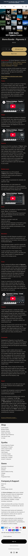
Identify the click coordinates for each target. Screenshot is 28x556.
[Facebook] (11, 552)
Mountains (15, 63)
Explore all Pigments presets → (9, 417)
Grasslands (9, 65)
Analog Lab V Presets (6, 457)
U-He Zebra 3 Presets (6, 455)
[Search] (5, 6)
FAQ (2, 485)
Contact (3, 487)
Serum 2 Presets (5, 450)
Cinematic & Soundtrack (7, 466)
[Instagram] (14, 552)
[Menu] (2, 6)
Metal (2, 475)
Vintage (3, 473)
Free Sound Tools (5, 436)
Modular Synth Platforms (7, 434)
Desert (15, 65)
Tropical (3, 65)
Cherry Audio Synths (6, 448)
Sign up (14, 541)
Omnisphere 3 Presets (7, 447)
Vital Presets (4, 452)
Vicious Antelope (15, 548)
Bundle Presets (5, 429)
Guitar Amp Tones (5, 433)
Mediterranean (5, 63)
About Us (3, 484)
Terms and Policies (14, 545)
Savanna (23, 62)
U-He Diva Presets (6, 454)
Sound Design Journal (6, 489)
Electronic (3, 468)
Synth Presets (4, 427)
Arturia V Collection (6, 459)
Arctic (10, 63)
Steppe (19, 62)
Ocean (20, 63)
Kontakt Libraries (5, 431)
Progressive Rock (5, 476)
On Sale (3, 438)
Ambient (3, 469)
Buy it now (14, 53)
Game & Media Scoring (7, 471)
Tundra (14, 62)
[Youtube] (17, 552)
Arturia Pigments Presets (7, 445)
